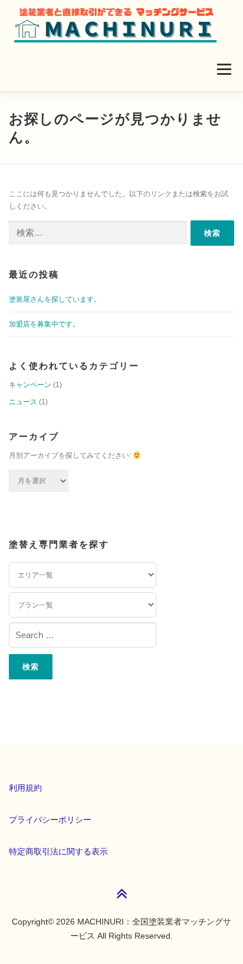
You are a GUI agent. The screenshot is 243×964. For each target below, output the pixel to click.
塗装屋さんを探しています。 (55, 299)
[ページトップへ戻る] (122, 895)
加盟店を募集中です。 (44, 324)
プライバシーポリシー (50, 819)
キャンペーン (30, 385)
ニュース (23, 402)
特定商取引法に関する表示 (58, 851)
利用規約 (25, 788)
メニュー (224, 69)
